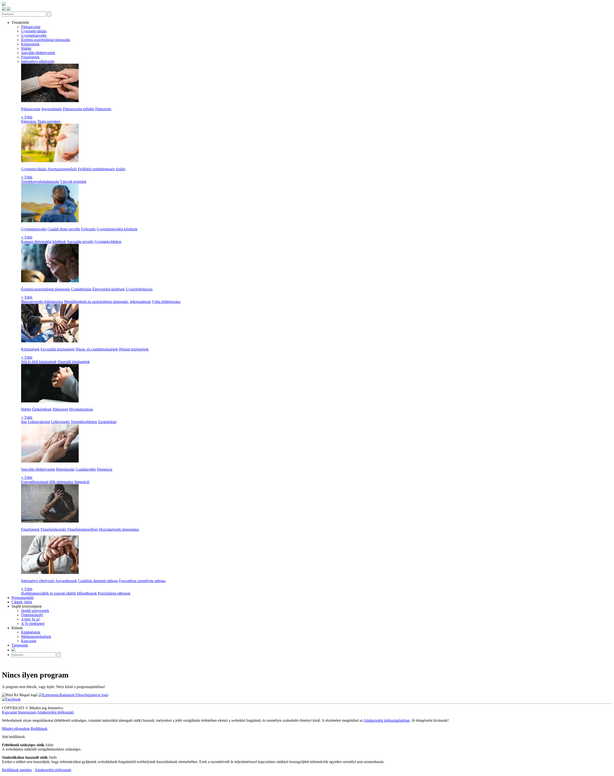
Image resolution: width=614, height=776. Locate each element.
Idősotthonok (87, 593)
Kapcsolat (28, 641)
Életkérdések (42, 409)
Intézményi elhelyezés (37, 61)
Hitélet (26, 48)
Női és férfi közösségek (39, 362)
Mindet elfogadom (16, 729)
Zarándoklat (107, 422)
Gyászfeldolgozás (139, 289)
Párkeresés (103, 109)
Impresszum (27, 712)
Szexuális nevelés (80, 242)
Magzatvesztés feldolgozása (42, 302)
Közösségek (30, 44)
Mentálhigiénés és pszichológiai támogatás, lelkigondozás (107, 302)
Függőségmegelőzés (82, 529)
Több (26, 117)
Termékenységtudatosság (40, 181)
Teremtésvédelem (84, 422)
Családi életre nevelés (63, 229)
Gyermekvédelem (107, 242)
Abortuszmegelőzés (62, 169)
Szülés (120, 169)
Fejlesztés (88, 229)
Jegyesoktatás (51, 109)
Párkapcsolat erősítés (78, 109)
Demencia (104, 469)
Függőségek (30, 57)
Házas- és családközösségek (97, 349)
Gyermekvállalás (34, 31)
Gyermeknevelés (34, 35)
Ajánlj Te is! (30, 619)
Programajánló (23, 598)
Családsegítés (86, 469)
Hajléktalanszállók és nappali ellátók (48, 593)
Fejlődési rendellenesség (96, 169)
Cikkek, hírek (22, 602)
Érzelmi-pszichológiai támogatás (45, 40)
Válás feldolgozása (166, 302)
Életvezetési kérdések (108, 289)
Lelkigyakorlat (39, 422)
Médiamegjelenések (36, 636)
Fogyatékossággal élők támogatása (47, 482)
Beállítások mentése (17, 770)
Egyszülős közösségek (58, 349)
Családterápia (81, 289)
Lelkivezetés (60, 422)
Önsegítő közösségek (74, 362)
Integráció (81, 482)
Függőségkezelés (53, 529)
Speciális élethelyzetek (38, 53)
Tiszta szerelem (48, 121)
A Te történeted (32, 624)
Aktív (49, 745)
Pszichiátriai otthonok (114, 593)
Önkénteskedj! (32, 615)
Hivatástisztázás (81, 409)
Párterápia (28, 121)
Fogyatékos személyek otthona (142, 581)
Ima (24, 422)
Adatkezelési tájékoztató (55, 712)
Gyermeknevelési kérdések (117, 229)
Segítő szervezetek (35, 611)
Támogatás (20, 645)
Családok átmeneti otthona (98, 581)
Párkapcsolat (30, 27)
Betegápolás (65, 469)
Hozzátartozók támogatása (119, 529)
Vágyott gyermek (73, 181)
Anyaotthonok (66, 581)
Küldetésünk (30, 632)
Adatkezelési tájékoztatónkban (387, 720)
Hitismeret (60, 409)
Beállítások (39, 729)
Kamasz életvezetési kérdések (43, 242)
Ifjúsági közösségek (134, 349)
